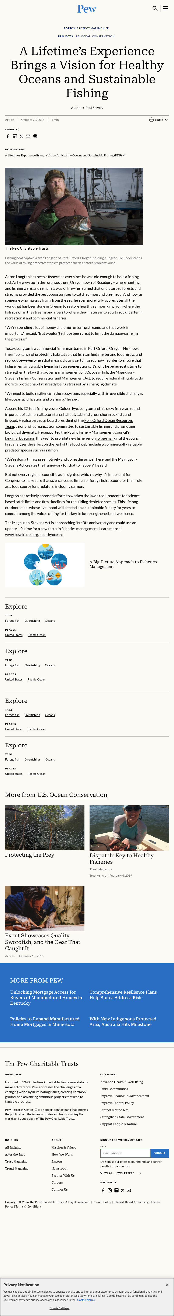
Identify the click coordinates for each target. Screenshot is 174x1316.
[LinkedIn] (116, 1190)
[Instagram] (109, 1190)
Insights (11, 1140)
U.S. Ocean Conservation (72, 794)
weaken (76, 495)
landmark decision (20, 438)
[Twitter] (123, 1190)
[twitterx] (21, 136)
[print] (35, 136)
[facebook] (7, 136)
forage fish (105, 438)
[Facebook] (102, 1190)
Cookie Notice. (86, 1300)
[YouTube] (128, 1190)
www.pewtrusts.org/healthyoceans (34, 534)
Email (103, 1146)
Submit (159, 1153)
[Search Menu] (155, 8)
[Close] (167, 1284)
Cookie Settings (60, 1308)
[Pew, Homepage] (87, 8)
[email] (28, 136)
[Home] (41, 1063)
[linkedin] (14, 136)
